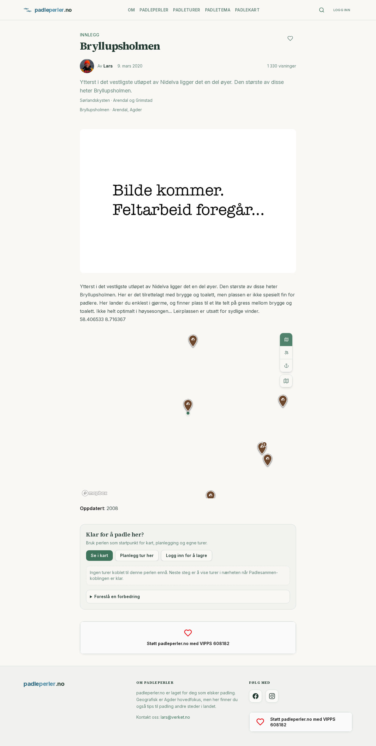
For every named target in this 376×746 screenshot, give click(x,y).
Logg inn (341, 10)
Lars (108, 65)
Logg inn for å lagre (186, 555)
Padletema (217, 9)
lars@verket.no (175, 717)
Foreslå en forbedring (117, 596)
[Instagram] (272, 696)
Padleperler (154, 9)
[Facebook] (255, 696)
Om (131, 9)
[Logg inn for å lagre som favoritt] (290, 38)
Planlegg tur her (137, 555)
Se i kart (99, 555)
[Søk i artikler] (322, 10)
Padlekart (247, 9)
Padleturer (186, 9)
